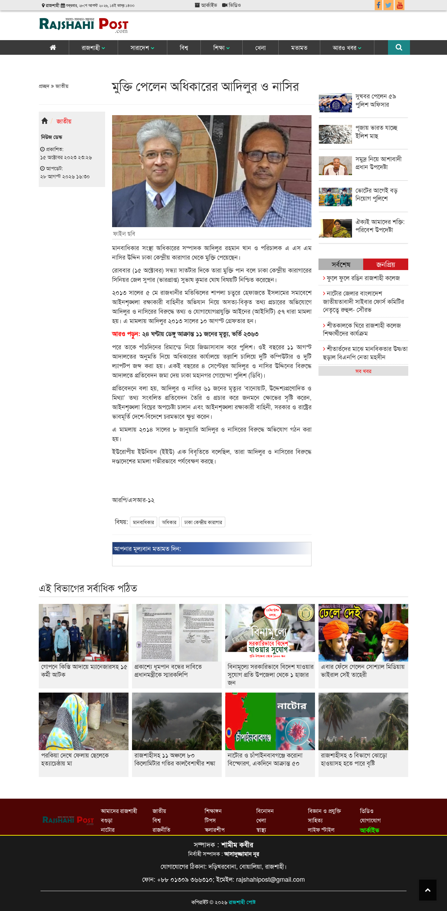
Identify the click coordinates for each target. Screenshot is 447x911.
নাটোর (108, 830)
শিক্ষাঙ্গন (213, 811)
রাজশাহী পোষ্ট (242, 901)
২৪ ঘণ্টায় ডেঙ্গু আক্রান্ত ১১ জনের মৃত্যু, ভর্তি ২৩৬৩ (185, 333)
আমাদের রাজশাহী (119, 811)
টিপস (210, 820)
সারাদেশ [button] (141, 47)
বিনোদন (265, 811)
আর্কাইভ (208, 4)
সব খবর (363, 370)
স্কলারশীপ (215, 830)
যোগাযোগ (370, 820)
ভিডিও (234, 4)
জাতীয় (61, 85)
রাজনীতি (161, 830)
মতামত (299, 47)
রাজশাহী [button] (92, 47)
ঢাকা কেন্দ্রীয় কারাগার (203, 521)
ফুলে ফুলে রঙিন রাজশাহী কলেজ (362, 277)
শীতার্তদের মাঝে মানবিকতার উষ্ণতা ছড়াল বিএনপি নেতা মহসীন (365, 352)
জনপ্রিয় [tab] (385, 264)
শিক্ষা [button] (219, 47)
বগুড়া (106, 820)
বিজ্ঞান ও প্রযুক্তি (324, 811)
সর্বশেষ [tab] (341, 264)
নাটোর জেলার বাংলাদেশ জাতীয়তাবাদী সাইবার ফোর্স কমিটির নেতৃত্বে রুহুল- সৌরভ (363, 301)
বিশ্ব (184, 47)
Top (428, 890)
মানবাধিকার (143, 521)
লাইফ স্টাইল (321, 830)
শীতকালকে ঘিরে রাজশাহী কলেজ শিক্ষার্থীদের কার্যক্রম (362, 328)
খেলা (260, 47)
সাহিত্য (315, 820)
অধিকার (169, 521)
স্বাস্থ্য (261, 830)
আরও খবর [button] (345, 47)
